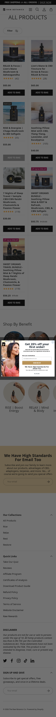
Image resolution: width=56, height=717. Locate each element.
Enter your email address (28, 355)
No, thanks (37, 373)
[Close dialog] (53, 342)
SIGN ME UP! (37, 363)
